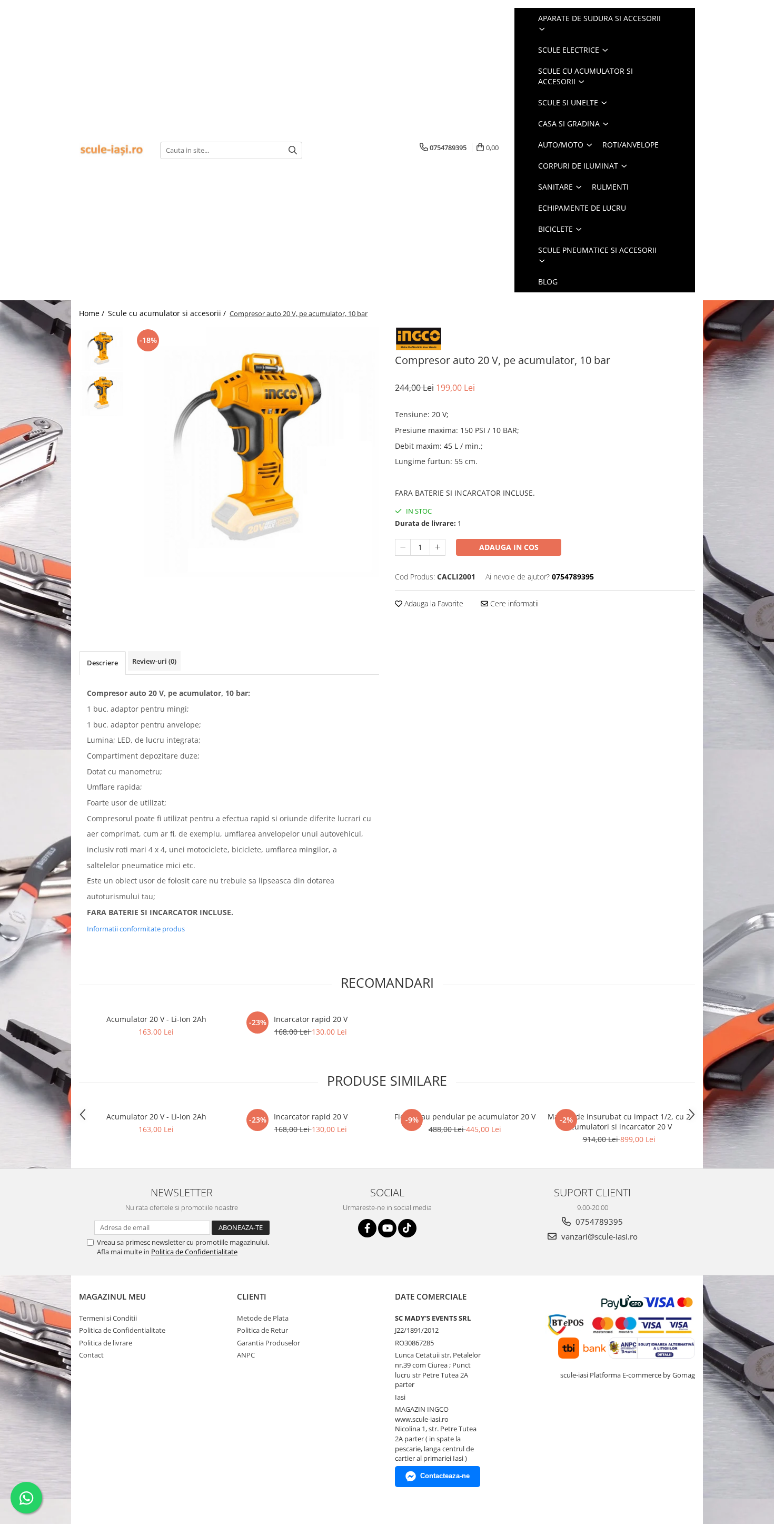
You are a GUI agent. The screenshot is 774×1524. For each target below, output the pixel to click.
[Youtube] (387, 1228)
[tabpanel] (254, 452)
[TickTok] (407, 1228)
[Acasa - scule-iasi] (111, 150)
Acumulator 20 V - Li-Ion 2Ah (156, 1019)
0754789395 (598, 1221)
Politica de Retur (262, 1330)
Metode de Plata (263, 1318)
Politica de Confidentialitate (194, 1251)
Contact (91, 1355)
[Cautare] (292, 150)
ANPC (246, 1355)
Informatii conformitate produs (136, 928)
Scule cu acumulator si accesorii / (168, 313)
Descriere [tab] (102, 662)
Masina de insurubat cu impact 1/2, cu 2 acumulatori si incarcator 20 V (619, 1122)
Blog (548, 282)
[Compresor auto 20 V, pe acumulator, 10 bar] (254, 452)
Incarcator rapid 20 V (311, 1019)
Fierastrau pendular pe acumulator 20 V (464, 1117)
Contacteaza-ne (445, 1476)
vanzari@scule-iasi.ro (598, 1236)
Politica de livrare (105, 1343)
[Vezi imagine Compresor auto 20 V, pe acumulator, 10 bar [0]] (101, 349)
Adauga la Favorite (432, 603)
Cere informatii (513, 603)
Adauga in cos (509, 547)
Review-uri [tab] (154, 661)
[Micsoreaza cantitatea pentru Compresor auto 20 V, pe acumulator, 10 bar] (403, 547)
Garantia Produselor (268, 1343)
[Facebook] (367, 1228)
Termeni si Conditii (108, 1318)
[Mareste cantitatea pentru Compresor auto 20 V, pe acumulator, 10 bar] (437, 547)
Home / (92, 313)
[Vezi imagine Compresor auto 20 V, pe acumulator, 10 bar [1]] (101, 394)
